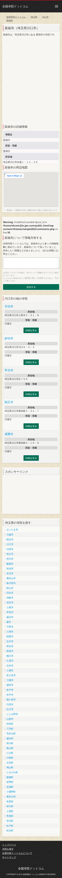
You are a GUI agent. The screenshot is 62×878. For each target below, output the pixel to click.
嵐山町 (9, 748)
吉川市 (9, 709)
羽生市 (9, 592)
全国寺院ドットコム (15, 6)
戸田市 (9, 626)
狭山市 (9, 588)
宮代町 (9, 820)
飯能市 (9, 563)
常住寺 (9, 370)
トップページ (9, 844)
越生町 (9, 738)
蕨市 (8, 622)
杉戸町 (9, 825)
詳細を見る (31, 330)
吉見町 (9, 762)
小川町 (9, 753)
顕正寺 (9, 402)
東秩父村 (11, 796)
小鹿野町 (11, 791)
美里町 (9, 801)
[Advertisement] (24, 61)
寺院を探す (8, 849)
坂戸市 (9, 689)
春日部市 (11, 583)
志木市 (9, 641)
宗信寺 (9, 306)
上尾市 (9, 607)
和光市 (9, 646)
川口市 (9, 544)
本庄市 (9, 573)
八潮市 (9, 670)
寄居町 (9, 815)
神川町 (9, 806)
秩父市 (9, 553)
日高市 (9, 704)
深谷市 (9, 602)
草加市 (9, 612)
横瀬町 (9, 777)
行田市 (9, 549)
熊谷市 (9, 539)
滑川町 (9, 743)
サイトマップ (9, 857)
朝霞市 (9, 636)
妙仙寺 (9, 338)
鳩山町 (9, 767)
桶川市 (9, 655)
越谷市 (9, 617)
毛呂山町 (11, 733)
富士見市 (11, 675)
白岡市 (9, 719)
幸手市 (9, 694)
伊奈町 (9, 723)
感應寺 (9, 434)
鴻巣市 (9, 597)
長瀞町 (9, 786)
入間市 (9, 631)
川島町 (9, 757)
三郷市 (9, 680)
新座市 (9, 651)
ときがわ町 (12, 772)
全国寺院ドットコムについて (17, 853)
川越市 (9, 534)
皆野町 (9, 782)
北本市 (9, 665)
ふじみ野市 (12, 714)
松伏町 (9, 830)
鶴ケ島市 (11, 699)
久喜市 (9, 660)
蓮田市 (9, 684)
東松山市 (11, 578)
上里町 (9, 811)
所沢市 (9, 558)
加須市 (9, 568)
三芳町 (9, 728)
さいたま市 (12, 529)
